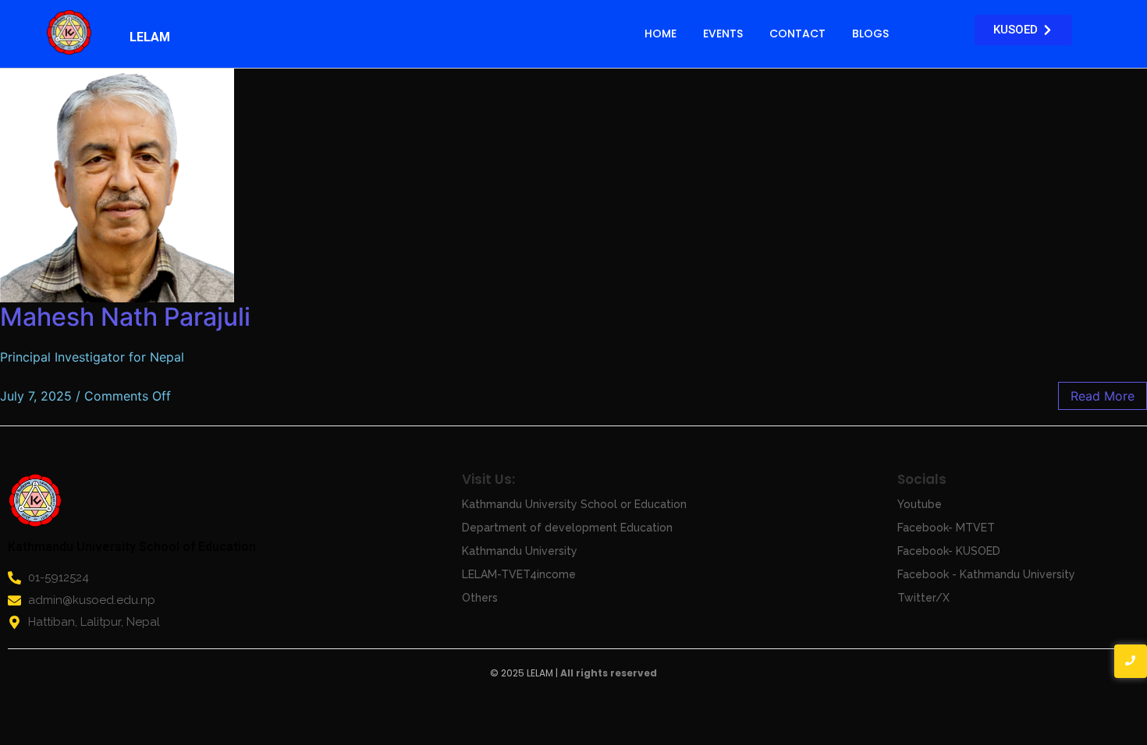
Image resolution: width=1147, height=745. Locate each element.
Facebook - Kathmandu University (986, 574)
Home (660, 33)
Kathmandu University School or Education (574, 504)
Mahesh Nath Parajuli (125, 317)
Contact (797, 33)
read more (1103, 396)
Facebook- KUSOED (948, 551)
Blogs (870, 33)
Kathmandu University (519, 551)
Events (723, 33)
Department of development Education (567, 527)
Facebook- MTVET (946, 527)
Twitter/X (923, 597)
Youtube (919, 504)
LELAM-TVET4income (519, 574)
